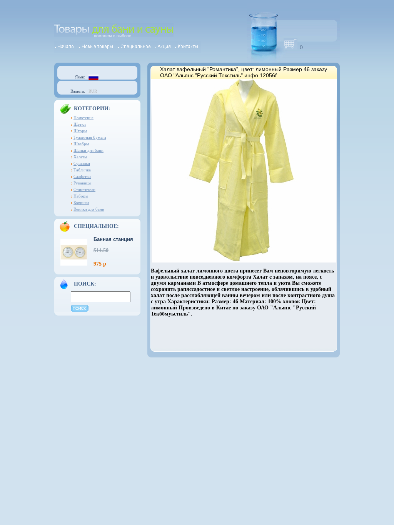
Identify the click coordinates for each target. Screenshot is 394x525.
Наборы (80, 196)
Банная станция (113, 239)
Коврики (81, 202)
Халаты (80, 157)
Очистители (84, 189)
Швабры (81, 143)
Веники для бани (88, 209)
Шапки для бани (88, 150)
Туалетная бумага (89, 137)
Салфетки (82, 176)
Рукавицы (82, 183)
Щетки (79, 124)
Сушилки (81, 163)
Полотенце (83, 117)
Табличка (82, 170)
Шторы (80, 130)
